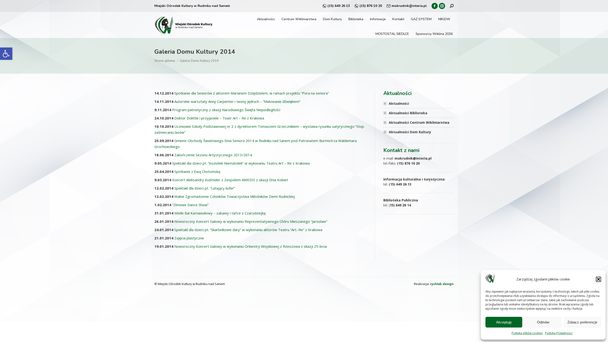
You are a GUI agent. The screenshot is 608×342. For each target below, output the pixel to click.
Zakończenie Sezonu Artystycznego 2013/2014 (213, 154)
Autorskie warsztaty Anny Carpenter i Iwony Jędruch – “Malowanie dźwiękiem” (237, 101)
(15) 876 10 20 (371, 6)
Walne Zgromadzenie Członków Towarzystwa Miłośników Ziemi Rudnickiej (234, 196)
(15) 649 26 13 (339, 6)
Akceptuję (504, 322)
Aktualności (399, 103)
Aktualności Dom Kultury (410, 132)
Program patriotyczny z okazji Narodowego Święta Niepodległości (226, 109)
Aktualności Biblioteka (408, 113)
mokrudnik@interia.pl (409, 6)
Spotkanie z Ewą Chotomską (197, 171)
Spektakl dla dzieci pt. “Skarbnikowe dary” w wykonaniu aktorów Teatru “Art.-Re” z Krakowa (248, 229)
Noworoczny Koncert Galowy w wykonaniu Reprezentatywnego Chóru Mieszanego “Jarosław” (250, 221)
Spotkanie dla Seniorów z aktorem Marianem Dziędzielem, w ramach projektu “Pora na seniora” (251, 93)
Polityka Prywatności (558, 333)
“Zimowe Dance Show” (190, 204)
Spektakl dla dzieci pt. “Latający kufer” (204, 188)
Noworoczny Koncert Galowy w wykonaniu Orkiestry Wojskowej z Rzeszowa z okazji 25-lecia (250, 246)
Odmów (543, 322)
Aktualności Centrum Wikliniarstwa (419, 122)
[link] (442, 284)
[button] (6, 54)
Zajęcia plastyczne (189, 238)
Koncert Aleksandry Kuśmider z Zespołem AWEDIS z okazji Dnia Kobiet (230, 179)
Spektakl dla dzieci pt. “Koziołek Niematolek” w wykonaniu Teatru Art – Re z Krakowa (241, 163)
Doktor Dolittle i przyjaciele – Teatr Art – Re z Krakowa (219, 118)
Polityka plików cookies (527, 333)
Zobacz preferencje (582, 322)
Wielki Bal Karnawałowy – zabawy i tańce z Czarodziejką (220, 213)
